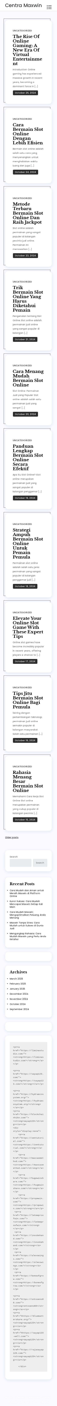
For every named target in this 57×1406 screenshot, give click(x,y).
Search (14, 856)
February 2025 (18, 983)
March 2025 (16, 978)
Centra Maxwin (23, 5)
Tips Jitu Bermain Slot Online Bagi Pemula (28, 700)
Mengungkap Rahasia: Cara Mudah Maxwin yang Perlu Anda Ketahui (28, 936)
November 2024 (19, 999)
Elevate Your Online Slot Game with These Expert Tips (28, 627)
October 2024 (18, 1004)
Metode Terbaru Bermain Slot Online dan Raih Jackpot (28, 213)
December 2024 (19, 993)
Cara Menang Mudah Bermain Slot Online (28, 378)
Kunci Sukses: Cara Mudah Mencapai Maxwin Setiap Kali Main (26, 904)
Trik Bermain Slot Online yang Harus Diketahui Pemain (28, 299)
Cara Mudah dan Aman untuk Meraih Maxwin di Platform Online (27, 893)
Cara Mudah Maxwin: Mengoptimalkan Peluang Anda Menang (28, 915)
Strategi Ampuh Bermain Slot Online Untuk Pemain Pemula (28, 543)
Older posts (12, 837)
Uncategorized (22, 30)
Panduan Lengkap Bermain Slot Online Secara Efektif (28, 457)
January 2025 (17, 988)
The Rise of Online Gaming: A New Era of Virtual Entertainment (27, 50)
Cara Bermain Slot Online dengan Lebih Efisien (28, 134)
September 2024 (19, 1009)
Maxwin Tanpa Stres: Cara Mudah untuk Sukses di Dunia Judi (26, 925)
